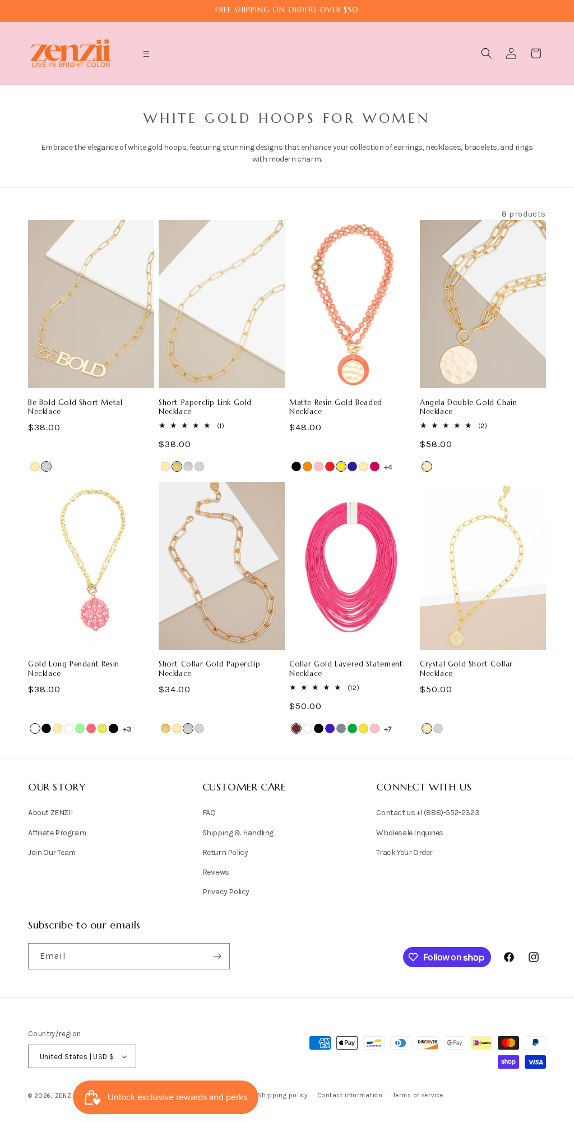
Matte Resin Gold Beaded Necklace (335, 407)
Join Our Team (52, 852)
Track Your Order (404, 852)
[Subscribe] (217, 956)
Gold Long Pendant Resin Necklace (73, 669)
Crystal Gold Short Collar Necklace (466, 669)
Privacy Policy (225, 891)
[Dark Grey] (341, 728)
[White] (35, 728)
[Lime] (102, 728)
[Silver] (46, 466)
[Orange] (307, 466)
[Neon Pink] (91, 728)
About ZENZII (50, 812)
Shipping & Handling (238, 833)
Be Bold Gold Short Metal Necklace (75, 407)
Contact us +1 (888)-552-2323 (427, 812)
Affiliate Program (57, 833)
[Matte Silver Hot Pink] (374, 466)
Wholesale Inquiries (409, 833)
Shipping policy (282, 1095)
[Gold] (35, 466)
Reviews (215, 872)
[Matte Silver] (188, 466)
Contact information (350, 1095)
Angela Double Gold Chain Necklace (468, 407)
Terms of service (418, 1095)
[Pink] (318, 466)
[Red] (330, 466)
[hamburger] (146, 55)
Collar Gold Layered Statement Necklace (345, 669)
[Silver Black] (46, 728)
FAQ (209, 812)
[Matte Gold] (177, 466)
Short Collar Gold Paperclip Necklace (209, 669)
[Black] (296, 466)
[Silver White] (68, 728)
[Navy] (352, 466)
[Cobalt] (330, 728)
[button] (146, 54)
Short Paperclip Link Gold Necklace (205, 407)
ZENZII (65, 1096)
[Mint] (80, 728)
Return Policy (225, 852)
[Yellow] (341, 466)
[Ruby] (296, 728)
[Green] (352, 728)
